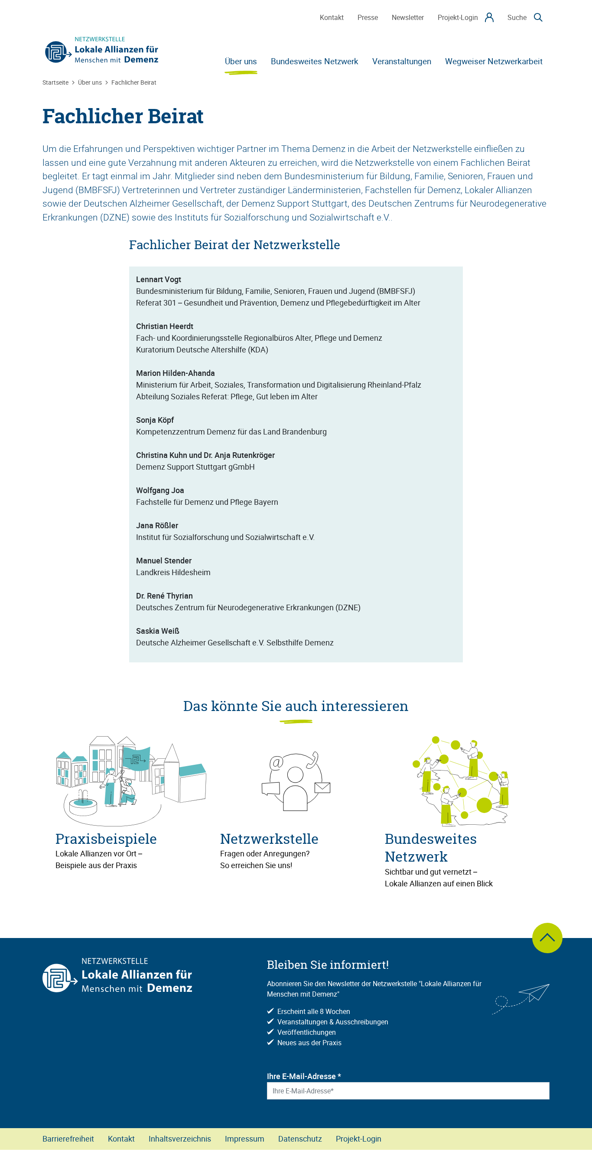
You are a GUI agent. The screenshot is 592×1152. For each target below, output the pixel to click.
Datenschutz (300, 1138)
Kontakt (121, 1138)
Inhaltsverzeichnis (180, 1138)
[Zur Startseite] (101, 50)
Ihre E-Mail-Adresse (304, 1076)
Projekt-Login (358, 1138)
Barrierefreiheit (68, 1138)
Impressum (244, 1138)
